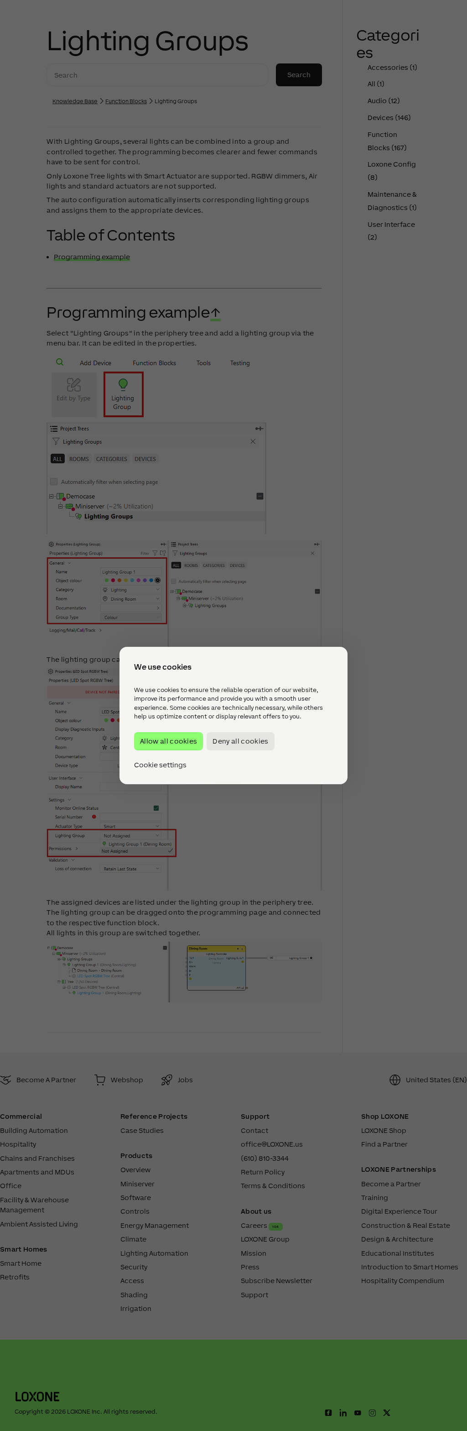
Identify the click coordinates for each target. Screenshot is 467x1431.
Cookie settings (160, 765)
